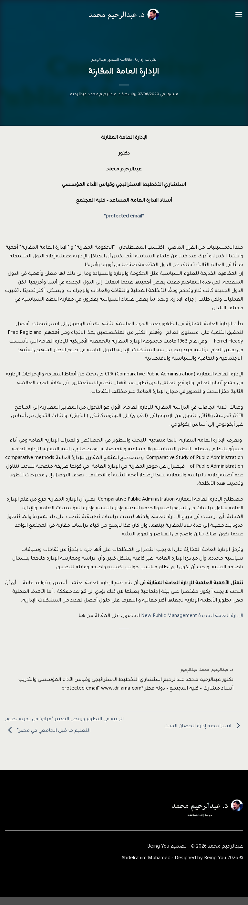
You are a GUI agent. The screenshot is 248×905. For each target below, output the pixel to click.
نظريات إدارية (146, 60)
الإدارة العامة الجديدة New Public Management (192, 616)
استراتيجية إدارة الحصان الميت (198, 726)
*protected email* (124, 216)
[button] (239, 14)
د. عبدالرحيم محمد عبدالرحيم (95, 94)
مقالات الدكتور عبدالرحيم (111, 60)
